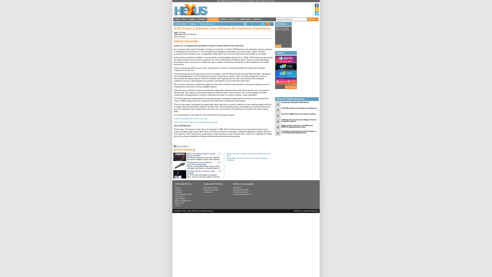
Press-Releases (207, 24)
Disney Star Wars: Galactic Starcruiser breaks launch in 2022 (249, 155)
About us (178, 188)
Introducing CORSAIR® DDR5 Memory (295, 102)
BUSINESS (202, 19)
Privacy (177, 205)
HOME (177, 19)
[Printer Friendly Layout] (271, 25)
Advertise (178, 190)
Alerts (210, 188)
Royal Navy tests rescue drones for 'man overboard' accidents (247, 159)
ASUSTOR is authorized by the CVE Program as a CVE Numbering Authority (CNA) (298, 132)
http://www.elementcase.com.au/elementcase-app (195, 122)
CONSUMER (213, 19)
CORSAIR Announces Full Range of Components (299, 108)
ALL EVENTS (291, 87)
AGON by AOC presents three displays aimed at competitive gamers (298, 120)
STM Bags (182, 32)
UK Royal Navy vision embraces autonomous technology (199, 163)
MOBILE (223, 19)
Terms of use (179, 203)
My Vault (182, 37)
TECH (184, 19)
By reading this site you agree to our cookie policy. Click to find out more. (245, 1)
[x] (273, 1)
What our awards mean (183, 201)
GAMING (192, 19)
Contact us (178, 192)
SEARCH (312, 19)
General (193, 24)
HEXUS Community (243, 184)
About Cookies (180, 199)
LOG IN (278, 46)
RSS (205, 188)
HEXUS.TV (233, 19)
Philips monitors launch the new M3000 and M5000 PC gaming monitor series (297, 126)
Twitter (215, 188)
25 (218, 162)
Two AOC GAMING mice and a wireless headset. (298, 114)
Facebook (207, 190)
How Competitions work (183, 194)
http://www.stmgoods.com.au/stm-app (190, 118)
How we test (179, 196)
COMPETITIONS (245, 19)
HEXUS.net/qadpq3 (189, 34)
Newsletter (215, 190)
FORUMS (256, 19)
